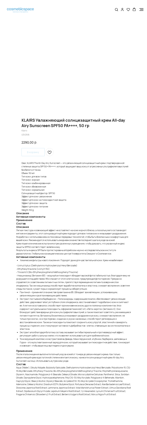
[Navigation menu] (141, 9)
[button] (116, 9)
